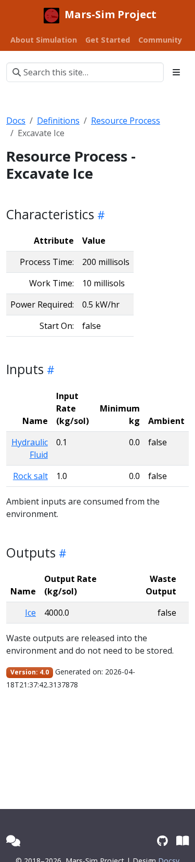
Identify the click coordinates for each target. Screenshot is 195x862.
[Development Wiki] (182, 840)
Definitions (58, 120)
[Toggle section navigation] (176, 72)
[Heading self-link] (99, 214)
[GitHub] (162, 840)
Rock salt (30, 476)
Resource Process (125, 120)
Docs (15, 120)
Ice (30, 612)
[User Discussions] (13, 840)
